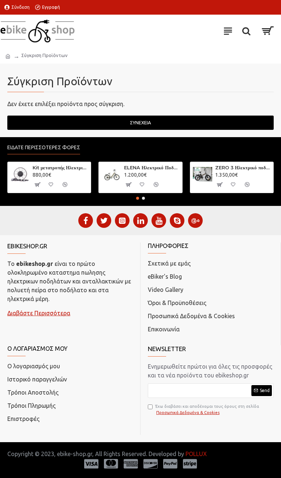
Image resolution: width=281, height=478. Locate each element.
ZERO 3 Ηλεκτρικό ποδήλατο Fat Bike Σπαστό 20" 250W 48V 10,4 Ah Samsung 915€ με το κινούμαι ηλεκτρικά (243, 167)
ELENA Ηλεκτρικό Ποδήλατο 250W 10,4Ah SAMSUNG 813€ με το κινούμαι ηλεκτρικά (152, 167)
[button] (137, 198)
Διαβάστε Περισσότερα (38, 313)
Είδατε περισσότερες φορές (43, 147)
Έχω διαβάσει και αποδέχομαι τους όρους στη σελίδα (207, 409)
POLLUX (196, 454)
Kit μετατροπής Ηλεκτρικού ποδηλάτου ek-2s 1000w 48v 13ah (60, 167)
